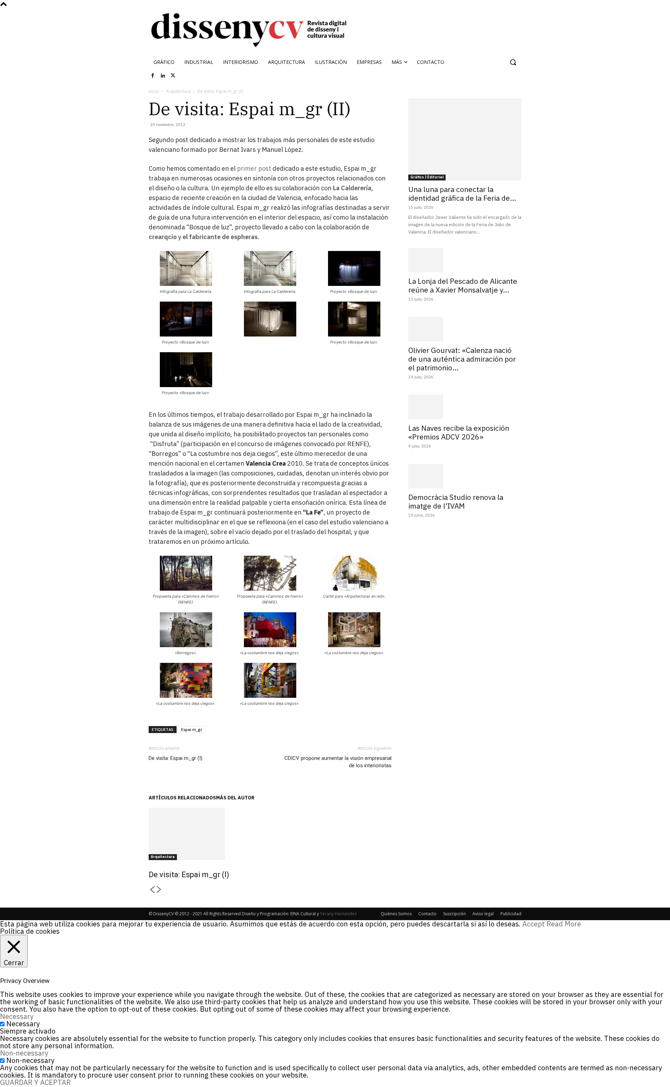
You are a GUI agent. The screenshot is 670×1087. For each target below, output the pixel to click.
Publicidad (510, 914)
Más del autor (235, 797)
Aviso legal (483, 914)
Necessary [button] (17, 1016)
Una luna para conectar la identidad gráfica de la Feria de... (462, 193)
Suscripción (454, 914)
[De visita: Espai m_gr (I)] (270, 834)
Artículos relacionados (182, 797)
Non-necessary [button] (24, 1053)
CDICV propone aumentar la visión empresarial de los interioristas (338, 762)
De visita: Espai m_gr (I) (175, 758)
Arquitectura (178, 91)
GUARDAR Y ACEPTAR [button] (35, 1082)
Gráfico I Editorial (427, 177)
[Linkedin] (163, 76)
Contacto (427, 914)
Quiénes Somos (396, 914)
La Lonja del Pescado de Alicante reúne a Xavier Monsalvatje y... (462, 285)
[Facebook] (153, 76)
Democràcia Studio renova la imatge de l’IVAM (455, 501)
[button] (513, 62)
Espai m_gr (191, 729)
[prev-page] (152, 890)
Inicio (154, 91)
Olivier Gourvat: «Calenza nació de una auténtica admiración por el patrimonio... (462, 358)
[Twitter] (173, 76)
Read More (563, 924)
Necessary (23, 1023)
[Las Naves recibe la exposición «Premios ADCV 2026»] (464, 407)
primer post (254, 168)
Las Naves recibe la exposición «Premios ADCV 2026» (458, 432)
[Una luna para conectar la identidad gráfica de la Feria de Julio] (464, 139)
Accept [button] (533, 924)
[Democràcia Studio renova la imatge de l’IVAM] (464, 476)
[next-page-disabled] (159, 890)
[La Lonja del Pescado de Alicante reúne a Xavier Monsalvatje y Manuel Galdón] (464, 260)
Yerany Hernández (338, 914)
